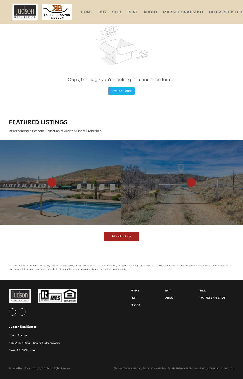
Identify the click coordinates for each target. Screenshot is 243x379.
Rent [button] (132, 12)
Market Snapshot (183, 12)
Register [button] (232, 12)
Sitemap (214, 368)
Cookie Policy (158, 368)
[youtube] (22, 312)
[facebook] (12, 312)
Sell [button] (117, 12)
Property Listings (199, 368)
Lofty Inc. (27, 368)
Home (87, 12)
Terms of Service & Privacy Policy (131, 368)
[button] (25, 12)
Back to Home (121, 91)
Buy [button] (102, 12)
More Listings (121, 236)
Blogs (216, 12)
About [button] (150, 12)
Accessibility (227, 368)
